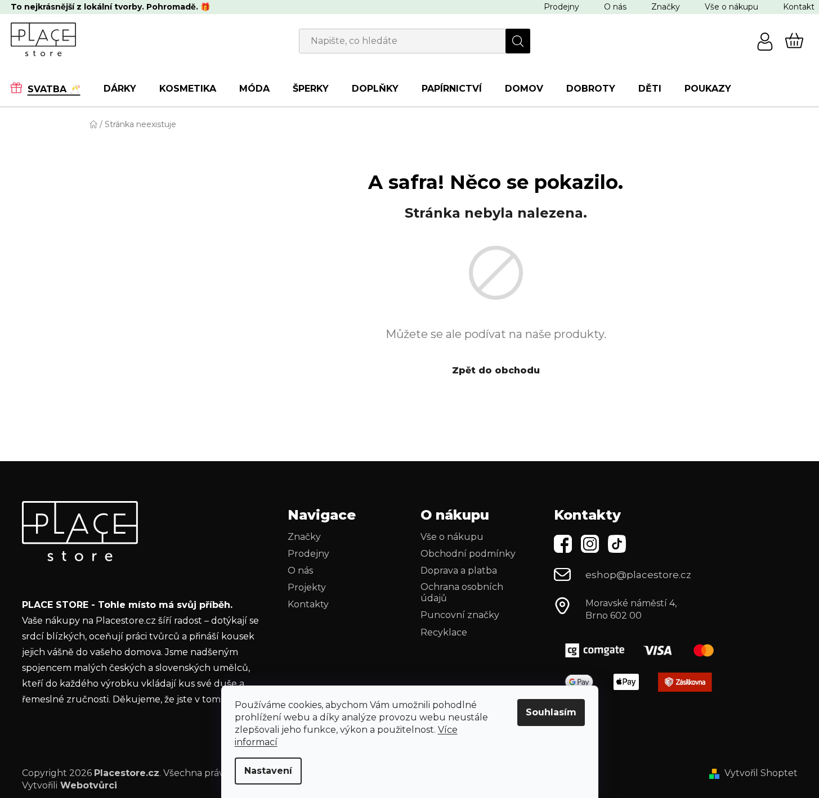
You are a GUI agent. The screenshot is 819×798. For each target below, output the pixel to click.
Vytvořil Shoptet (761, 773)
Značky (665, 7)
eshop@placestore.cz (638, 574)
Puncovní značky (459, 615)
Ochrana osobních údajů (461, 592)
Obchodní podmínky (468, 553)
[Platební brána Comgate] (644, 650)
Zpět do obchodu (496, 370)
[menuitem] (51, 88)
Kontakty (308, 604)
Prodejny (561, 7)
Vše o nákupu (731, 7)
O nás (615, 7)
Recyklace (443, 632)
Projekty (307, 587)
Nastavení (268, 770)
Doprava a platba (458, 570)
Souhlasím (551, 712)
